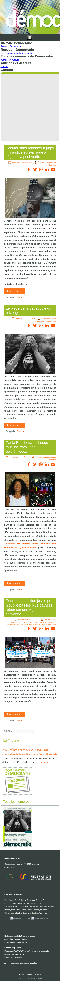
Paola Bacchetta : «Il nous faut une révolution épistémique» (27, 447)
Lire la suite (45, 762)
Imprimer (52, 165)
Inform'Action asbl (35, 978)
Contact (4, 66)
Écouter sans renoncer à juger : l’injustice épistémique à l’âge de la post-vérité (30, 152)
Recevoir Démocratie (11, 46)
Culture (20, 431)
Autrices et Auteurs (10, 60)
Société (20, 297)
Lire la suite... (14, 291)
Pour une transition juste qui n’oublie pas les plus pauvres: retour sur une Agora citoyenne (29, 607)
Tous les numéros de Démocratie (16, 53)
